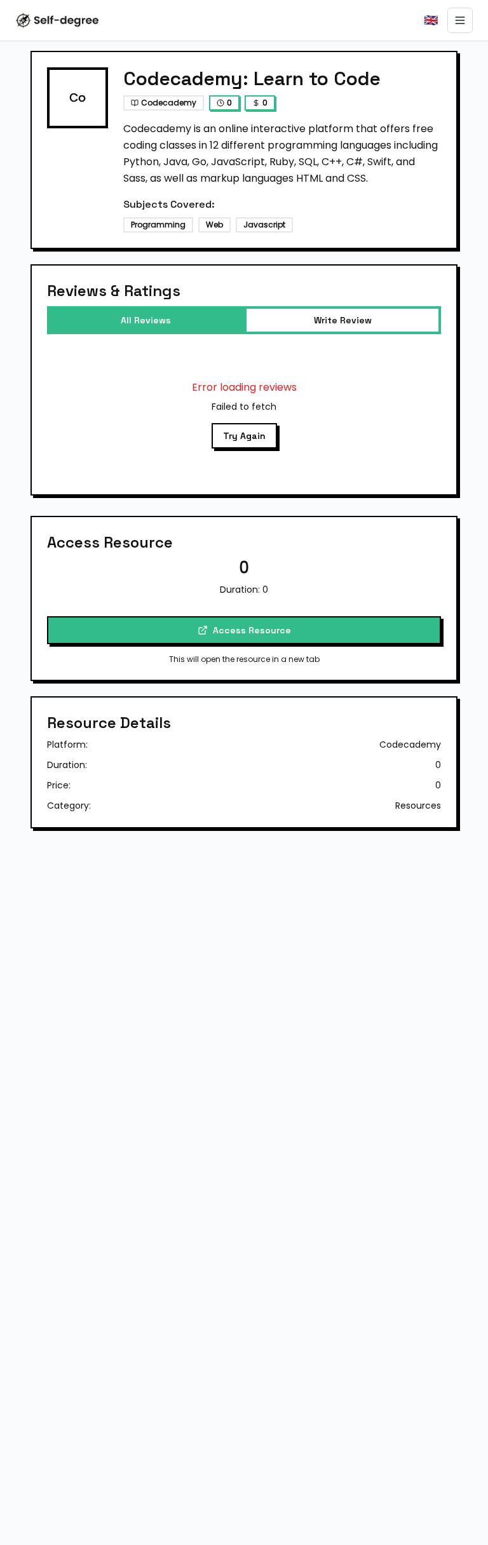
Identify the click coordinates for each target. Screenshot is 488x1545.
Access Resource (252, 630)
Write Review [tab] (343, 320)
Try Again (244, 436)
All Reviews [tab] (146, 320)
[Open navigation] (460, 20)
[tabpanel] (244, 414)
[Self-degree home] (57, 20)
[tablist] (244, 320)
